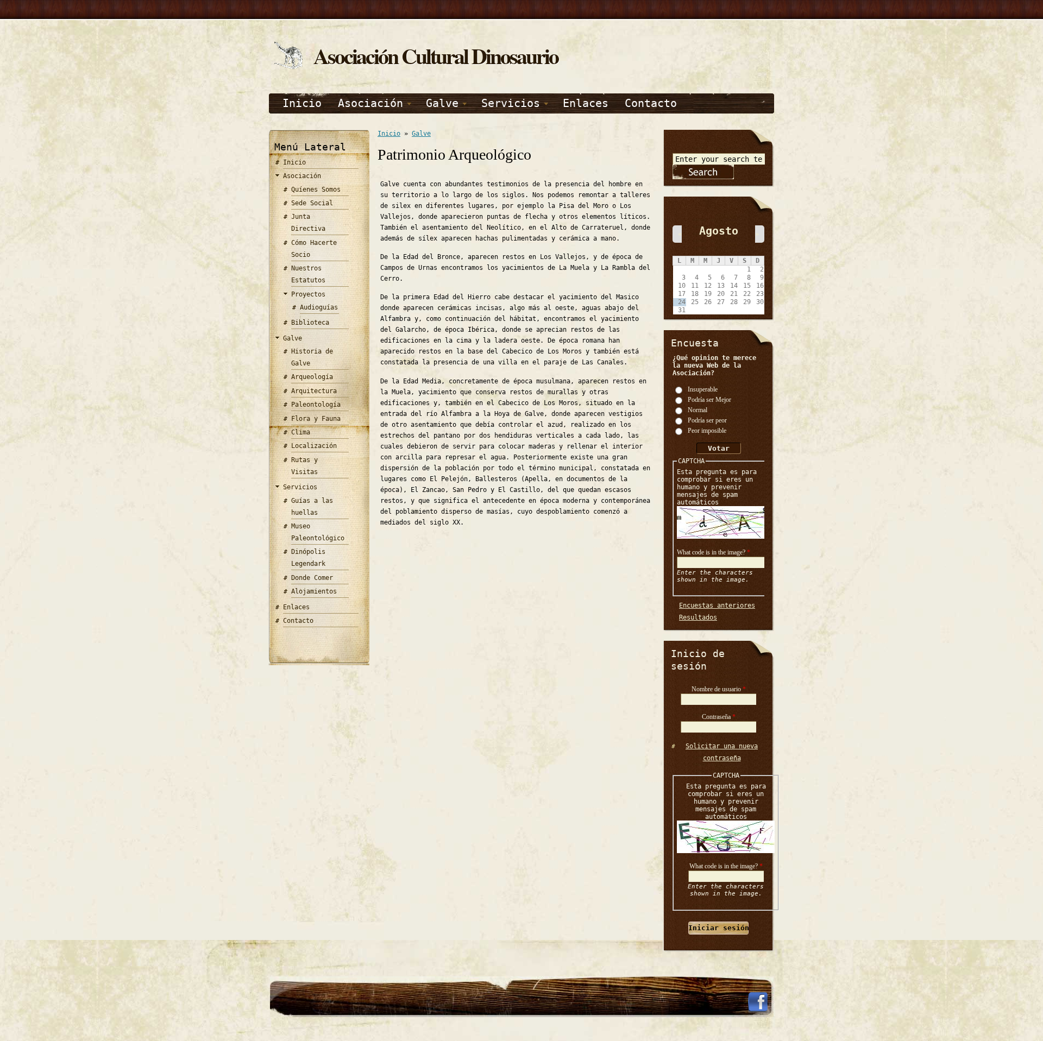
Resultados (698, 617)
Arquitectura (314, 391)
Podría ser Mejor (709, 399)
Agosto (718, 230)
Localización (314, 446)
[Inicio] (288, 67)
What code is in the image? (713, 552)
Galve (442, 103)
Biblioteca (310, 322)
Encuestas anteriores (717, 605)
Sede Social (312, 203)
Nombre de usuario (719, 689)
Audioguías (319, 307)
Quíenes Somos (316, 189)
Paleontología (316, 404)
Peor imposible (707, 430)
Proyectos (308, 294)
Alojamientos (314, 591)
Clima (300, 432)
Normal (697, 409)
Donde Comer (312, 578)
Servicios (510, 103)
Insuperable (703, 389)
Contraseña (719, 717)
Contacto (651, 103)
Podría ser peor (707, 420)
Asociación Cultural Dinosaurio (435, 56)
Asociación (370, 103)
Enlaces (585, 103)
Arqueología (312, 377)
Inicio (302, 103)
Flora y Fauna (316, 418)
